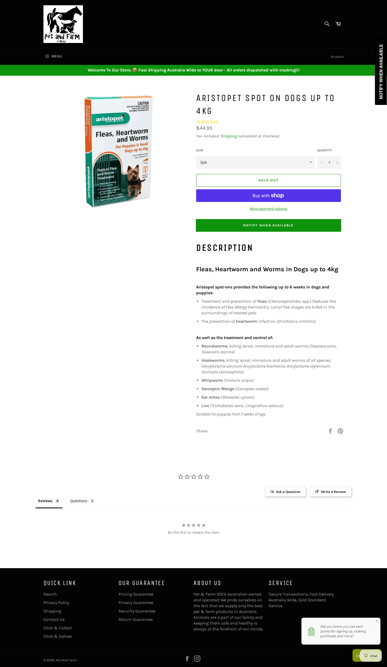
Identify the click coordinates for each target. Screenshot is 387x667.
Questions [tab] (78, 500)
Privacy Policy (56, 602)
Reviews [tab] (45, 500)
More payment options (268, 208)
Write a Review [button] (333, 491)
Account (337, 57)
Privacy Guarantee (135, 602)
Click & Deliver (57, 636)
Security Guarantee (136, 610)
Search (50, 594)
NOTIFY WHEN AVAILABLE (268, 225)
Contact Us (53, 619)
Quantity (324, 150)
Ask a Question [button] (288, 491)
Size (199, 150)
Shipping (229, 136)
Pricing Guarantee (135, 594)
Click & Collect (57, 627)
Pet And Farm (66, 660)
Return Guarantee (135, 619)
